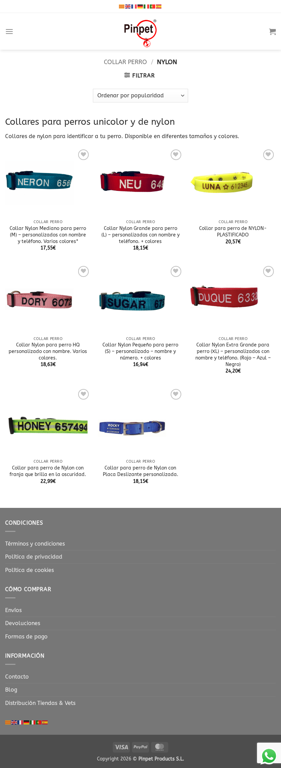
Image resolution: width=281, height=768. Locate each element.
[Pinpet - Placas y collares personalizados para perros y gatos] (140, 31)
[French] (134, 6)
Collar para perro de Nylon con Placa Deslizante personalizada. (140, 471)
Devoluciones (22, 623)
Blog (11, 689)
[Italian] (147, 6)
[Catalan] (122, 6)
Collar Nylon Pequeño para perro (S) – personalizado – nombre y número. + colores (140, 351)
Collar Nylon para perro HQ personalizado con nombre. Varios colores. (48, 351)
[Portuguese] (153, 6)
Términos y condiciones (35, 543)
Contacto (17, 676)
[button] (9, 31)
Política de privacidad (33, 556)
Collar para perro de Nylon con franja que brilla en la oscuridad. (48, 471)
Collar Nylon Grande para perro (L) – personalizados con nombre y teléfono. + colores (140, 234)
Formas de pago (26, 636)
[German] (140, 6)
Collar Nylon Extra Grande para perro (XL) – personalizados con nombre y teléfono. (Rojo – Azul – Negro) (233, 354)
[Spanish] (159, 6)
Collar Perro (125, 62)
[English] (128, 6)
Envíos (13, 610)
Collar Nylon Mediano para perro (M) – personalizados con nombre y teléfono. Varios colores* (48, 234)
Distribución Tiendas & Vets (40, 703)
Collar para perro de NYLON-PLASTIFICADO (233, 231)
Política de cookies (29, 570)
